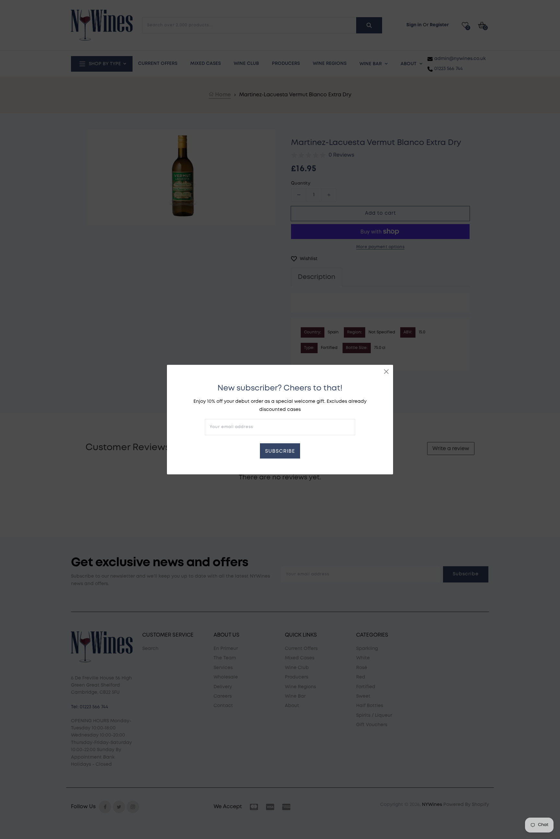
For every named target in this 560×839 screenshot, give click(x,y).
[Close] (386, 371)
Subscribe (280, 451)
